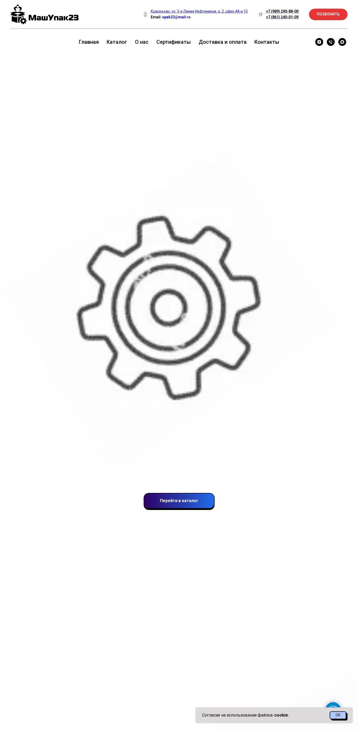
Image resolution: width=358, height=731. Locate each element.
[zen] (319, 42)
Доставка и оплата (223, 42)
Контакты (266, 42)
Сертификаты (173, 42)
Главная (89, 42)
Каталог (117, 42)
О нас (142, 42)
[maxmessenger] (342, 42)
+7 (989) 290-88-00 (282, 11)
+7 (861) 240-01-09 (282, 17)
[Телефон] (331, 42)
